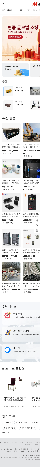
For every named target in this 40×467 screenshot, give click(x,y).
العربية (22, 451)
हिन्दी (38, 451)
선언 (21, 442)
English (9, 449)
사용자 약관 (29, 442)
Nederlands (30, 451)
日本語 (33, 449)
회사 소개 (14, 442)
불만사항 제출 (4, 442)
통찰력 (37, 445)
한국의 (15, 451)
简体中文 (17, 449)
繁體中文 (25, 449)
